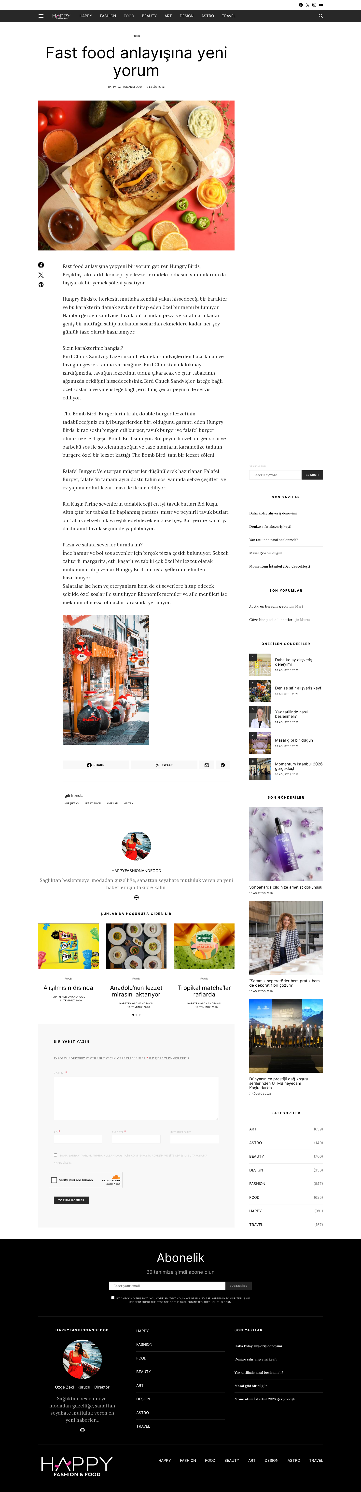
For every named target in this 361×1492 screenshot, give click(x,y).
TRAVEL (229, 16)
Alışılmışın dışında (68, 987)
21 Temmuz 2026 (71, 1000)
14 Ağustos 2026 (287, 722)
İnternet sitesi (181, 1132)
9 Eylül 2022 (156, 86)
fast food (93, 803)
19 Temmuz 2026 (138, 1007)
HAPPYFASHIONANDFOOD (125, 86)
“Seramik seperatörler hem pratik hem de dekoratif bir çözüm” (284, 983)
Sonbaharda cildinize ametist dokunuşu (285, 887)
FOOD (129, 16)
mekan (113, 803)
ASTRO (207, 16)
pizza (129, 803)
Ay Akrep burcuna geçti (268, 606)
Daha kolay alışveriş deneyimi (273, 513)
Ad (57, 1131)
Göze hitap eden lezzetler (270, 619)
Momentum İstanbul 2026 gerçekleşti (279, 566)
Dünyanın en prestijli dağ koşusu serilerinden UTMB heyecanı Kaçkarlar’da (279, 1083)
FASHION (108, 16)
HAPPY (86, 16)
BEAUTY (149, 16)
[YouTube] (321, 5)
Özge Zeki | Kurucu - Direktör (82, 1387)
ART (168, 16)
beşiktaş (72, 803)
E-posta (119, 1131)
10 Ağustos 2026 (287, 746)
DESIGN (187, 16)
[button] (133, 1014)
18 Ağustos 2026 (287, 670)
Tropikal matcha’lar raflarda (204, 991)
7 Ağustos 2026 (260, 1093)
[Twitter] (308, 5)
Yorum (59, 1073)
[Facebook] (301, 5)
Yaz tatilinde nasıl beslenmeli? (273, 540)
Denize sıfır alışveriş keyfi (270, 526)
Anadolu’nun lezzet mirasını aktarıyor (136, 991)
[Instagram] (314, 5)
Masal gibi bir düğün (265, 553)
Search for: (258, 466)
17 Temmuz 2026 (206, 1007)
